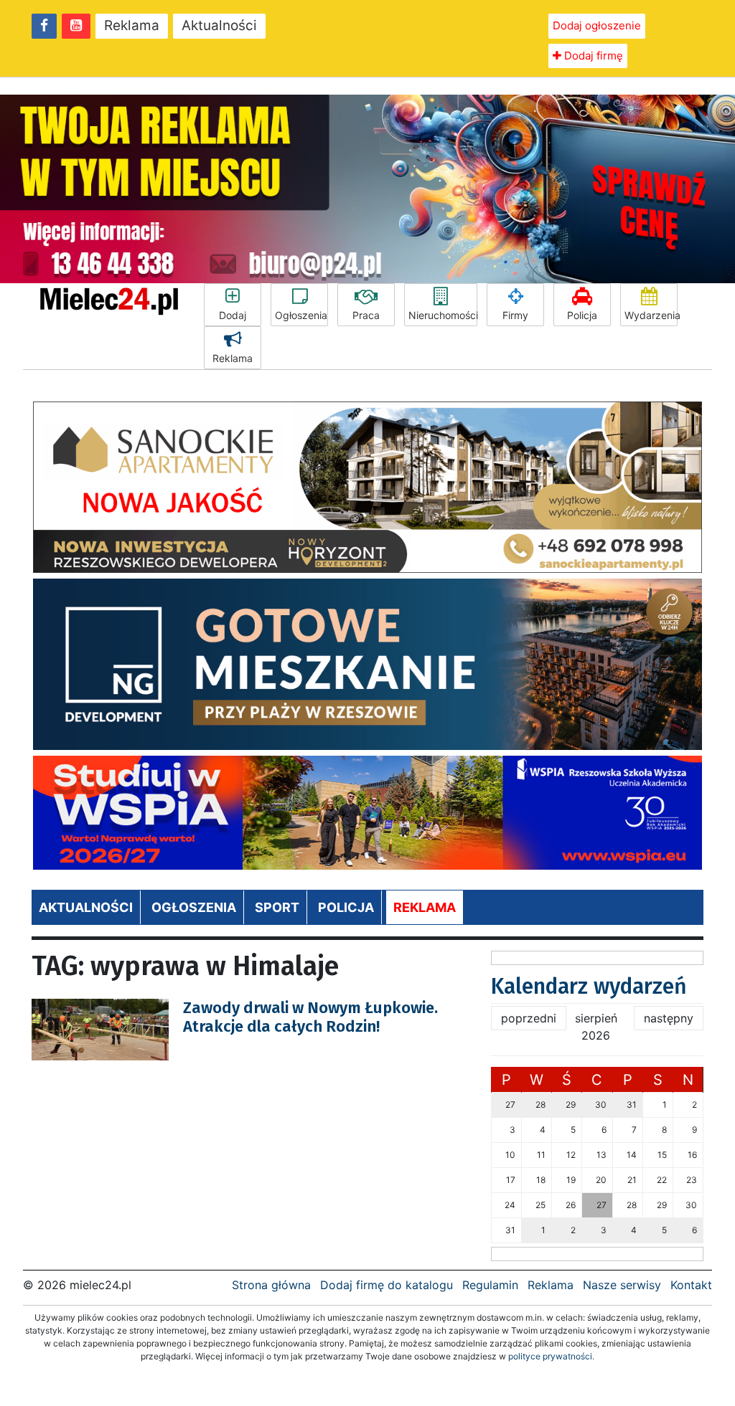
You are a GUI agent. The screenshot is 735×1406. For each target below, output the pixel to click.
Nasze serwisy (622, 1285)
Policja (582, 315)
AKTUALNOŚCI (86, 907)
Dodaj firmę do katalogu (386, 1285)
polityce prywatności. (551, 1356)
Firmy (515, 315)
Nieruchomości (442, 315)
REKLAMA (424, 907)
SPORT (277, 907)
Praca (366, 315)
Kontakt (691, 1285)
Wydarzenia (651, 315)
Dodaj (232, 315)
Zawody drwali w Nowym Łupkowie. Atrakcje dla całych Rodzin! (310, 1017)
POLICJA (346, 907)
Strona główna (271, 1285)
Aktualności (219, 25)
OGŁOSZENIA (193, 907)
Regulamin (490, 1285)
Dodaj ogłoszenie (597, 25)
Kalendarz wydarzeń (589, 986)
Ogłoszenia (301, 315)
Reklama (131, 25)
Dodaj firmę (592, 55)
